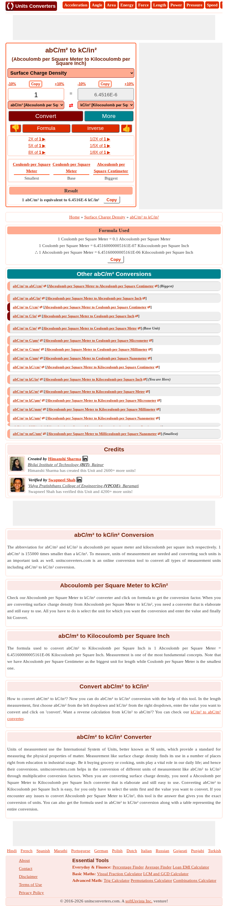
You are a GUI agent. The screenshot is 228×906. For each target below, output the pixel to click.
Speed (212, 5)
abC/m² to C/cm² (26, 307)
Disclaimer (28, 876)
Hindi (12, 851)
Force (143, 5)
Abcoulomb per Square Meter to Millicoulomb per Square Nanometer (102, 434)
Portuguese (80, 851)
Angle (97, 5)
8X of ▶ (37, 152)
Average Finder (158, 867)
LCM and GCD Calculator (166, 874)
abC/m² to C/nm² (26, 358)
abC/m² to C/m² (25, 328)
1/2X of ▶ (100, 139)
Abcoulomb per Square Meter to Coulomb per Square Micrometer (96, 340)
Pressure (194, 5)
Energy (127, 5)
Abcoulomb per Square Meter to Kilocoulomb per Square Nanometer (101, 418)
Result (71, 190)
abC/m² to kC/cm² (27, 367)
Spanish (43, 851)
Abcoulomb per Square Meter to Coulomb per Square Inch (88, 316)
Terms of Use (30, 884)
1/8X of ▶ (100, 152)
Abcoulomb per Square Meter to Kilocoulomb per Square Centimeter (100, 367)
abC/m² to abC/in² (27, 298)
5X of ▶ (37, 145)
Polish (117, 851)
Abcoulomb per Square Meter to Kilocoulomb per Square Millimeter (101, 409)
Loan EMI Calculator (191, 867)
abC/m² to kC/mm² (27, 409)
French (27, 851)
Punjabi (197, 851)
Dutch (132, 851)
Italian (146, 851)
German (101, 851)
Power (176, 5)
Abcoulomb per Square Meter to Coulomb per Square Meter (90, 328)
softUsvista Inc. (138, 901)
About (24, 860)
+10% (59, 84)
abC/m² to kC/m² (26, 391)
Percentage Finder (128, 867)
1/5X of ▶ (100, 145)
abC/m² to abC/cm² (28, 286)
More (109, 116)
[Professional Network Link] (85, 459)
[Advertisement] (114, 27)
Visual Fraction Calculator (119, 874)
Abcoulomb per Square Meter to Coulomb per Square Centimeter (95, 307)
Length (159, 5)
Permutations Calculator (151, 880)
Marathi (60, 851)
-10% (12, 84)
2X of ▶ (37, 139)
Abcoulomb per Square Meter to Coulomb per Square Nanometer (96, 358)
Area (111, 5)
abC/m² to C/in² (25, 316)
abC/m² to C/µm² (26, 340)
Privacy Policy (31, 892)
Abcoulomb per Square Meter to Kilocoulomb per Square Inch (93, 379)
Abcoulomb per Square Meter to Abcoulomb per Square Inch (94, 298)
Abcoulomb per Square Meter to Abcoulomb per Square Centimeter (101, 286)
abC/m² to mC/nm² (27, 434)
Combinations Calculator (194, 880)
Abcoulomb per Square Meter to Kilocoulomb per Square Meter (95, 391)
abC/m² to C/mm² (26, 349)
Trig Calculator (117, 880)
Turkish (214, 851)
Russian (162, 851)
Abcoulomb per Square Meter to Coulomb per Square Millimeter (96, 349)
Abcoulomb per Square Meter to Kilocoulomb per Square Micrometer (101, 400)
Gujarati (180, 851)
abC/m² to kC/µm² (27, 400)
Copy (35, 84)
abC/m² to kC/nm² (27, 418)
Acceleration (75, 5)
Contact (25, 868)
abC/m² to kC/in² (26, 379)
